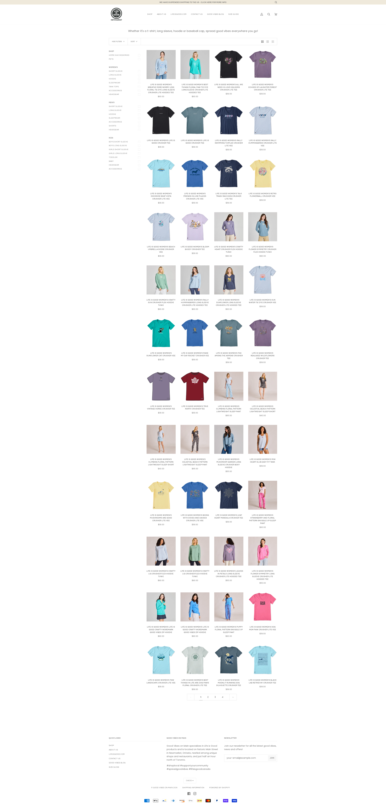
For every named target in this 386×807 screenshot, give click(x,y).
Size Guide (114, 767)
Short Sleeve (116, 71)
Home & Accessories (119, 55)
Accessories (115, 90)
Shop (111, 745)
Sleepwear (114, 83)
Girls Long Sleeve (118, 153)
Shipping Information (193, 787)
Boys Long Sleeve (118, 145)
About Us (113, 750)
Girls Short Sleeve (118, 149)
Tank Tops (114, 87)
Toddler (113, 157)
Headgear (114, 94)
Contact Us (114, 758)
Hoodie (112, 79)
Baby (111, 161)
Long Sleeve (115, 75)
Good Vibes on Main (163, 787)
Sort (133, 41)
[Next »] (233, 697)
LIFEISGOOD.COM (117, 754)
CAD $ (189, 780)
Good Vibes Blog (117, 763)
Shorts (112, 126)
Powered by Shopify (219, 787)
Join (272, 758)
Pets (111, 59)
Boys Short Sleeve (118, 142)
